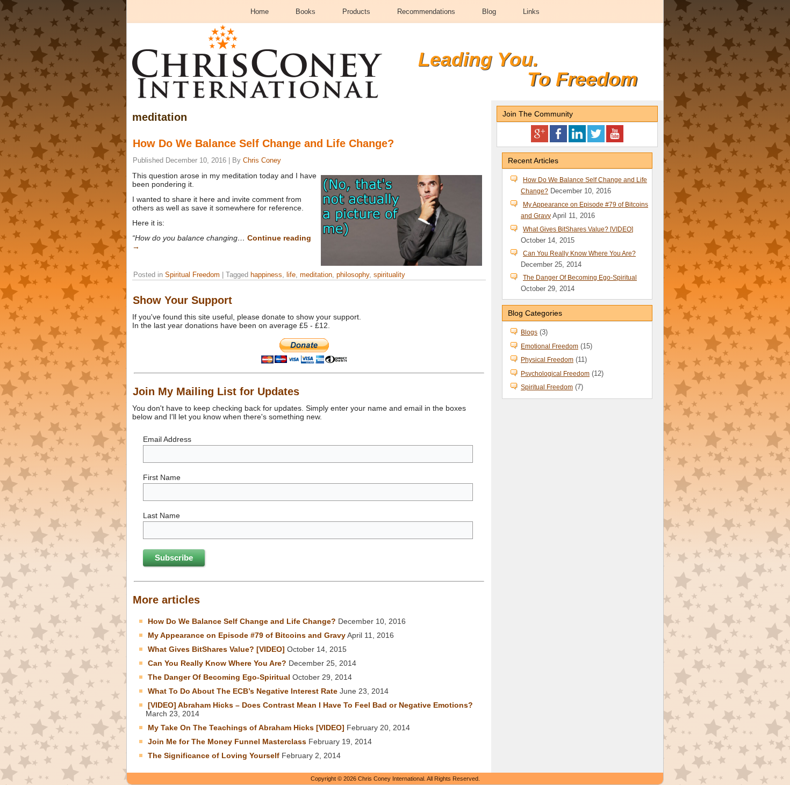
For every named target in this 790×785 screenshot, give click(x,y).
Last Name (161, 515)
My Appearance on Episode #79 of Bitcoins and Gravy (247, 635)
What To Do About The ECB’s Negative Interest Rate (242, 691)
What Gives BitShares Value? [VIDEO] (216, 649)
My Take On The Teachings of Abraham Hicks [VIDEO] (246, 727)
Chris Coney (262, 160)
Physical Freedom (547, 360)
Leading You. (478, 59)
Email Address (167, 439)
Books (305, 12)
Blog (489, 12)
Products (356, 12)
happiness (266, 275)
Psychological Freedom (555, 373)
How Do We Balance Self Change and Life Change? (263, 143)
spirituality (389, 275)
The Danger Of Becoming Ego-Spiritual (219, 677)
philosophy (352, 275)
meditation (316, 275)
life (291, 275)
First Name (162, 477)
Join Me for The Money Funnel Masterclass (227, 741)
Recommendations (426, 12)
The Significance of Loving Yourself (213, 755)
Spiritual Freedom (192, 275)
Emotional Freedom (549, 346)
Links (531, 12)
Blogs (529, 332)
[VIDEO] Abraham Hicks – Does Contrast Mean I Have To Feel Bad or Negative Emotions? (310, 705)
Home (259, 12)
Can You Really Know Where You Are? (217, 663)
